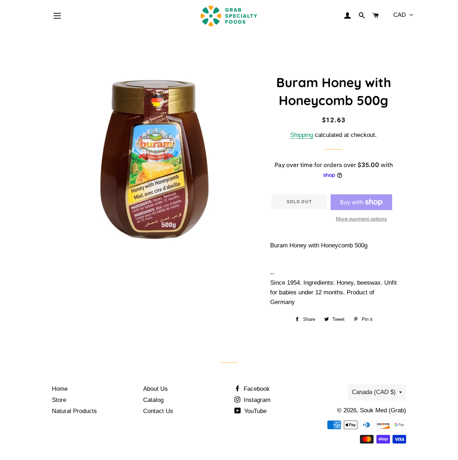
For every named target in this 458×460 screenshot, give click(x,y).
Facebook (256, 388)
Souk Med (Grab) (383, 410)
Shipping (301, 135)
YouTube (254, 411)
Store (59, 400)
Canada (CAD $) (374, 392)
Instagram (256, 400)
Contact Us (158, 411)
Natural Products (74, 411)
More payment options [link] (361, 219)
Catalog (153, 400)
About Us (155, 388)
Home (60, 388)
